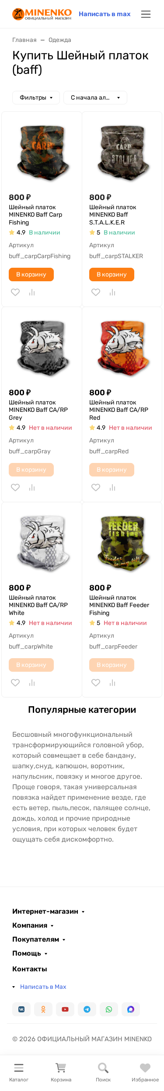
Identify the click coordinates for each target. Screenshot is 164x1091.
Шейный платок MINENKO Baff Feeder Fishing (119, 605)
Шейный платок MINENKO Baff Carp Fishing (35, 215)
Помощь (26, 953)
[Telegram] (87, 1009)
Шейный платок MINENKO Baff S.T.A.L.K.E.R (112, 215)
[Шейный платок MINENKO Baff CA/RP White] (42, 542)
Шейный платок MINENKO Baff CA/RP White (38, 605)
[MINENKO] (42, 13)
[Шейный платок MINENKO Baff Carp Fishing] (42, 152)
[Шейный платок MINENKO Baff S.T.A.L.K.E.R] (122, 152)
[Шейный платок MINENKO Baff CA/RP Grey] (42, 347)
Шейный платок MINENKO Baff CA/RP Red (118, 410)
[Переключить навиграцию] (146, 14)
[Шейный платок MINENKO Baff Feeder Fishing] (122, 542)
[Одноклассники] (43, 1009)
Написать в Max (43, 987)
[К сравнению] (31, 292)
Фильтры (33, 97)
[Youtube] (65, 1009)
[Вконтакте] (21, 1009)
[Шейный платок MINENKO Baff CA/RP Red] (122, 347)
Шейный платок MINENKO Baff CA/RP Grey (38, 410)
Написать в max (105, 14)
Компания (29, 925)
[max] (131, 1009)
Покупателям (35, 939)
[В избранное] (15, 292)
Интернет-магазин (45, 911)
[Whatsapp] (109, 1009)
